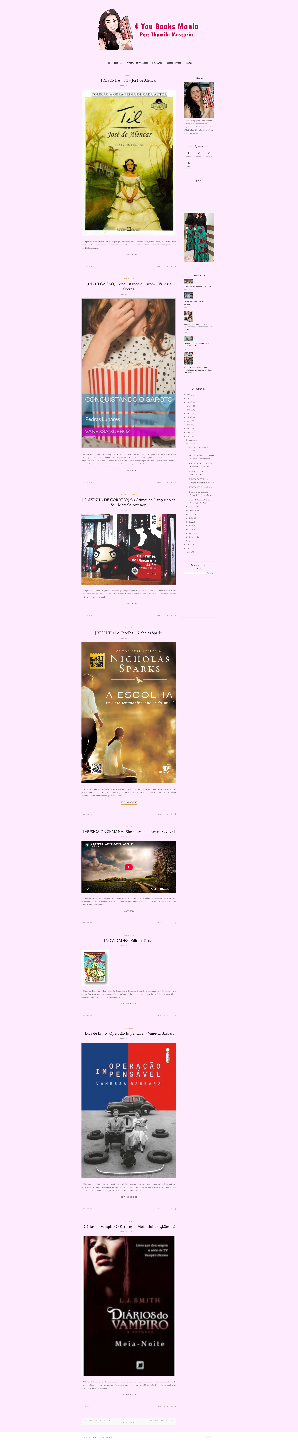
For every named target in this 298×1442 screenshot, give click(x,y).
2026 (189, 394)
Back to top (210, 1436)
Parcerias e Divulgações (137, 63)
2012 (188, 552)
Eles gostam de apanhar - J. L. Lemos (198, 286)
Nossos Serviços (174, 63)
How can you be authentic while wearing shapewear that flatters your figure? (198, 326)
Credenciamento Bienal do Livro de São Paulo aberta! (197, 344)
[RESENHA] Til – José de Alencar (129, 80)
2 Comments (86, 1406)
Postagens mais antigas (162, 1420)
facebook (188, 157)
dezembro (193, 440)
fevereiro (192, 537)
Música (129, 826)
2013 (188, 548)
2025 (189, 398)
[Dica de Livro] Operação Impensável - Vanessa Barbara (128, 1033)
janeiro (192, 541)
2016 (188, 432)
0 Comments (86, 266)
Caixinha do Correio (128, 494)
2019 (188, 421)
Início (108, 63)
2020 (189, 417)
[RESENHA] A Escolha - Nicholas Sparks (129, 633)
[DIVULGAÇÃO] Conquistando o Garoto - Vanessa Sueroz (128, 286)
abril (191, 529)
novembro (193, 444)
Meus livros (157, 63)
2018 (188, 425)
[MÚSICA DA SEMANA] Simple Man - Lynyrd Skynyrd (129, 831)
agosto (191, 514)
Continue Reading (129, 254)
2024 (189, 402)
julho (191, 518)
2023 (189, 406)
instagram (209, 157)
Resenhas (118, 63)
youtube (188, 166)
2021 (188, 413)
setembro (192, 510)
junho (191, 522)
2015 (188, 436)
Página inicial (129, 1422)
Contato (189, 63)
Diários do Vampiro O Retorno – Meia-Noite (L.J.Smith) (128, 1226)
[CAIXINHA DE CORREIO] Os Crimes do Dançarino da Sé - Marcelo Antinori (128, 502)
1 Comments (86, 814)
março (191, 533)
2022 (189, 410)
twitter (198, 157)
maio (191, 525)
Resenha (128, 75)
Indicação (128, 1028)
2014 (188, 544)
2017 (188, 428)
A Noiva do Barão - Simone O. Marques (195, 303)
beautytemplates (104, 1437)
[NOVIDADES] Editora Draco (129, 940)
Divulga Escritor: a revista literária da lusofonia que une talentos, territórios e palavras (198, 370)
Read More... (129, 911)
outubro (192, 507)
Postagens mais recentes (96, 1420)
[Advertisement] (201, 599)
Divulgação (129, 279)
